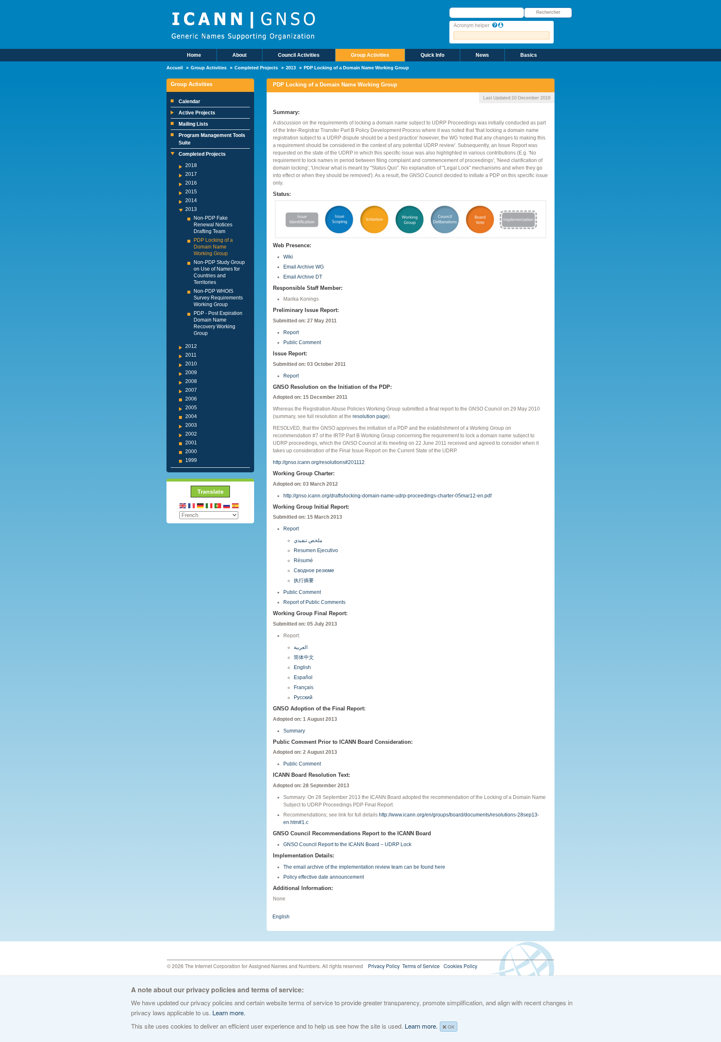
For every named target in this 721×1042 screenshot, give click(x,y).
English (302, 667)
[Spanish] (235, 505)
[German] (200, 505)
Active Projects (197, 113)
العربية (301, 647)
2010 (191, 364)
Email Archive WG (303, 267)
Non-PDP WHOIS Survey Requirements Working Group (218, 297)
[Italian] (209, 505)
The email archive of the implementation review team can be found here (364, 867)
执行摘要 (304, 580)
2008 (191, 381)
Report (291, 332)
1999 (191, 460)
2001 (191, 443)
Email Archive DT (302, 277)
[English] (183, 505)
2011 (191, 355)
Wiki (288, 257)
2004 (191, 416)
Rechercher (548, 12)
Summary (294, 731)
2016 (191, 183)
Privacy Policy (384, 965)
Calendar (189, 101)
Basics (528, 55)
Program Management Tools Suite (212, 139)
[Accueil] (243, 25)
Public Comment (302, 342)
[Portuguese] (218, 505)
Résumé (303, 560)
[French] (192, 505)
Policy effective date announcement (323, 877)
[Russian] (227, 505)
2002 (191, 434)
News (482, 55)
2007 (191, 390)
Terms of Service (421, 965)
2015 (191, 192)
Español (303, 677)
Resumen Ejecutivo (316, 550)
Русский (303, 697)
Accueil (174, 67)
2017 (191, 174)
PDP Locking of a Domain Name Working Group (213, 246)
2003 (191, 425)
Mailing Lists (193, 124)
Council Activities (299, 55)
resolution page (370, 416)
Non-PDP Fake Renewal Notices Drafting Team (213, 224)
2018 (191, 165)
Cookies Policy (460, 965)
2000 (191, 451)
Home (194, 55)
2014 (191, 200)
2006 (191, 399)
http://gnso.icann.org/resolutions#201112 (319, 462)
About (239, 55)
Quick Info (432, 55)
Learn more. (228, 1012)
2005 (191, 408)
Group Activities (370, 55)
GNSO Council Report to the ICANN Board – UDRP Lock (347, 844)
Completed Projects (256, 67)
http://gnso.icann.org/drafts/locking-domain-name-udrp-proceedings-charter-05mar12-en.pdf (387, 496)
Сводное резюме (314, 570)
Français (303, 687)
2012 (191, 346)
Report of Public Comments (314, 602)
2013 (291, 67)
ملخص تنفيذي (308, 540)
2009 (191, 372)
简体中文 (304, 657)
